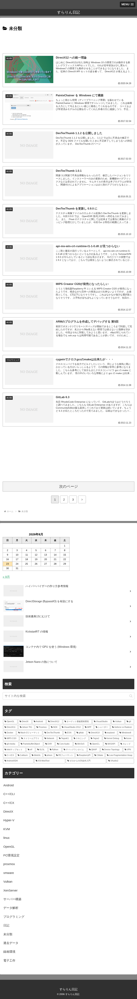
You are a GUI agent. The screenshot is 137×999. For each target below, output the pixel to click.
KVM (6, 829)
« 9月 (6, 577)
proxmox (9, 864)
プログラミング (13, 916)
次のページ (68, 486)
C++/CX (8, 803)
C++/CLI (9, 794)
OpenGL (9, 846)
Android (8, 785)
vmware (8, 873)
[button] (131, 696)
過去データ (10, 943)
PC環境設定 (11, 855)
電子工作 (9, 960)
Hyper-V (8, 820)
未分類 (7, 934)
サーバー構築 (12, 899)
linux (6, 837)
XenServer (10, 890)
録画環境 (9, 951)
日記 (6, 925)
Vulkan (7, 881)
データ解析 (10, 908)
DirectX (8, 811)
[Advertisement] (68, 41)
